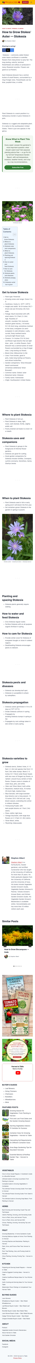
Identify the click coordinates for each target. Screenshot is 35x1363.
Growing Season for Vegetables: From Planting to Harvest (20, 1113)
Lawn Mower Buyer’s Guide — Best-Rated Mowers (17, 1313)
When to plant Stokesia (9, 252)
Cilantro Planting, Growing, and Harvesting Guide (16, 1214)
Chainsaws (9, 1094)
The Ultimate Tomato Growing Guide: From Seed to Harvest (17, 1190)
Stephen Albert (11, 41)
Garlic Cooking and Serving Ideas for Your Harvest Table (17, 1283)
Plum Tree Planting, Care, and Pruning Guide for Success (16, 1252)
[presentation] (17, 935)
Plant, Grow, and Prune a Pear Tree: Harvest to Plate (16, 1247)
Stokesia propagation (10, 279)
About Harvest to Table (9, 1332)
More (7, 1102)
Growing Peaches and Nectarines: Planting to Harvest (15, 1242)
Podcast (4, 1327)
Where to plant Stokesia (9, 243)
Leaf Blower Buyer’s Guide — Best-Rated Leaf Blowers (16, 1307)
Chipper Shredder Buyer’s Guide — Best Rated (16, 1318)
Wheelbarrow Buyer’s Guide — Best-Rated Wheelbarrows (15, 1302)
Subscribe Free (17, 167)
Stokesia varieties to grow (10, 283)
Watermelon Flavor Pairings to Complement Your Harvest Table (16, 1288)
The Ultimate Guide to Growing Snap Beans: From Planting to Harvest (17, 1200)
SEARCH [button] (25, 2)
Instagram (5, 1347)
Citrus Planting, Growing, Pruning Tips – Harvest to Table (17, 1257)
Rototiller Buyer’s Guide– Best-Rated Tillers (15, 1311)
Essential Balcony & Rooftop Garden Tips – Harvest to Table (20, 1157)
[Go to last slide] (5, 945)
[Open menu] (31, 2)
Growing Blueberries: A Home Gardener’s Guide (16, 1234)
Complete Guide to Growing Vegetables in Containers (14, 1185)
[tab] (13, 966)
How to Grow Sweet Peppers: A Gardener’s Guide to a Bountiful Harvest (17, 1175)
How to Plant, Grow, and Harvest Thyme (14, 1217)
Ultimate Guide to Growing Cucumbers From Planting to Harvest (15, 1180)
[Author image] (3, 41)
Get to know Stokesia (9, 238)
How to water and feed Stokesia (9, 264)
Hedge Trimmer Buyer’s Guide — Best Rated (15, 1316)
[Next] (30, 945)
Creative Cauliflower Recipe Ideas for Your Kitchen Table (17, 1278)
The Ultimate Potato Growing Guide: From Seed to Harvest (17, 1195)
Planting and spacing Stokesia (10, 257)
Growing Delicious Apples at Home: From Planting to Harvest (17, 1237)
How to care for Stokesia (8, 270)
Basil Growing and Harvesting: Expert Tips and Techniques (16, 1211)
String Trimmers (11, 1091)
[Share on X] (8, 50)
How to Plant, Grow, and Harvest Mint (13, 1220)
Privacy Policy (17, 1358)
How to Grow (6, 28)
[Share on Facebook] (4, 50)
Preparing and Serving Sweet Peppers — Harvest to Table (17, 1268)
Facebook (5, 1344)
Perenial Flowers (18, 28)
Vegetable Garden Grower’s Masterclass (14, 1330)
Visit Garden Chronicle (9, 1335)
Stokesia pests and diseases (9, 274)
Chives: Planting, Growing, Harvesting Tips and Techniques (16, 1224)
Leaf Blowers (10, 1088)
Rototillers (8, 1097)
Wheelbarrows (10, 1099)
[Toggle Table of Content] (14, 234)
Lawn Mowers (6, 1298)
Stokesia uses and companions (10, 247)
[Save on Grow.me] (12, 50)
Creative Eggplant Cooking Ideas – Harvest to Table (16, 1273)
